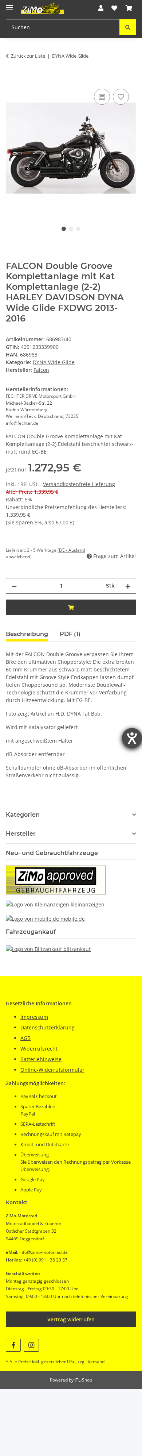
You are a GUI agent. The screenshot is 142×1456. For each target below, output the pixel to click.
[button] (100, 8)
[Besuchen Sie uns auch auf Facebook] (13, 1345)
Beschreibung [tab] (27, 634)
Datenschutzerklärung (47, 1027)
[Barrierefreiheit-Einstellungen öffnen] (132, 738)
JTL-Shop (83, 1380)
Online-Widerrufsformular (52, 1069)
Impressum (34, 1016)
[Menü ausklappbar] (9, 4)
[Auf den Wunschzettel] (121, 97)
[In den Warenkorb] (11, 79)
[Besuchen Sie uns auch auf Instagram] (31, 1345)
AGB (25, 1038)
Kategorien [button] (23, 814)
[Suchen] (127, 27)
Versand (96, 1362)
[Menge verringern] (14, 585)
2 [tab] (71, 229)
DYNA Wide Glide (54, 362)
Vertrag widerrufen (71, 1319)
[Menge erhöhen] (128, 585)
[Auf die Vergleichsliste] (102, 97)
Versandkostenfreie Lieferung (79, 484)
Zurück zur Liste (28, 56)
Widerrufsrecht (39, 1048)
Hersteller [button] (21, 833)
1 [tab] (64, 229)
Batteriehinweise (41, 1059)
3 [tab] (78, 229)
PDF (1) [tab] (70, 634)
